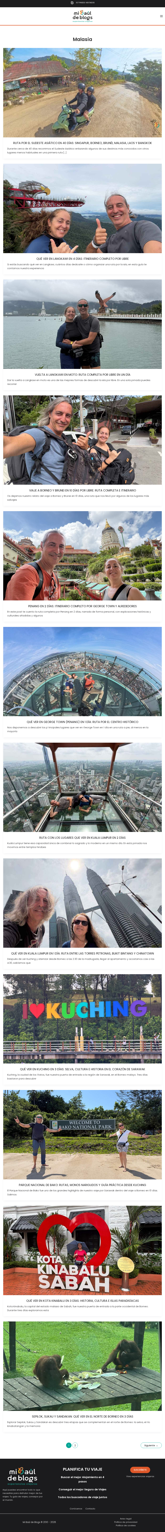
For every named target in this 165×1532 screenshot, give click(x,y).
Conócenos (76, 1508)
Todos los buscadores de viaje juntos (82, 1497)
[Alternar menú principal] (161, 16)
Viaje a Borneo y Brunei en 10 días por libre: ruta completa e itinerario (82, 490)
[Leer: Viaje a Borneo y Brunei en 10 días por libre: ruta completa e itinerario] (82, 440)
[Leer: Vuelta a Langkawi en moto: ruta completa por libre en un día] (82, 324)
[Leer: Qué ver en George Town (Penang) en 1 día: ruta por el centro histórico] (82, 671)
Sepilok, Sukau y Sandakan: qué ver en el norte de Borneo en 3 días (82, 1416)
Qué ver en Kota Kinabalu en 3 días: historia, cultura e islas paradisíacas (82, 1301)
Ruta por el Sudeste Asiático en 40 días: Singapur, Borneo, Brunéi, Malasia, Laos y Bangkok (82, 143)
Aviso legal (125, 1518)
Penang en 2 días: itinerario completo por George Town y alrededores (82, 606)
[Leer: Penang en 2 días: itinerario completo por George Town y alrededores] (82, 555)
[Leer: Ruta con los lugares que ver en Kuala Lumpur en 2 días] (82, 787)
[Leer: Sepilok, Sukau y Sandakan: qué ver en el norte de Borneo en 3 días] (82, 1366)
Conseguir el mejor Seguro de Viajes (82, 1489)
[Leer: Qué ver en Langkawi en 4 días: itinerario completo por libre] (82, 208)
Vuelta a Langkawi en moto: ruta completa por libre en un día (82, 375)
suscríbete (140, 1469)
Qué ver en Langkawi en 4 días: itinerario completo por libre (82, 259)
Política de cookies (126, 1525)
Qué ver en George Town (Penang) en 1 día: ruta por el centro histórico (82, 722)
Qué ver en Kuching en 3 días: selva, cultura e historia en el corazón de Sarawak (82, 1069)
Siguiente (151, 1445)
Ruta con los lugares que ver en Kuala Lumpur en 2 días (82, 838)
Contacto (90, 1508)
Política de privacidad (125, 1522)
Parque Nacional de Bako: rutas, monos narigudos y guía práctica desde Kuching (82, 1185)
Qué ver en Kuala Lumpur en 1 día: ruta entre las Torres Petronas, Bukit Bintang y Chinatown (82, 953)
